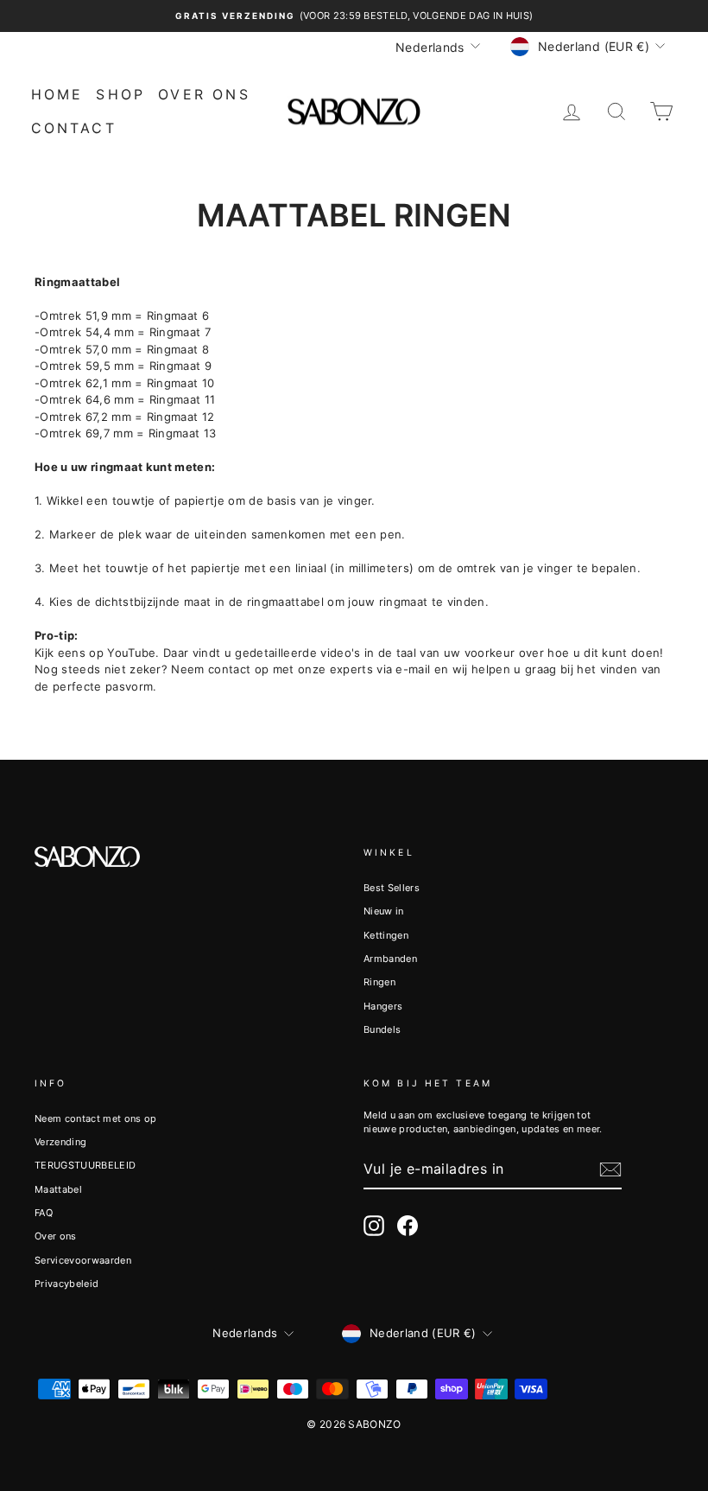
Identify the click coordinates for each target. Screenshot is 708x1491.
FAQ (44, 1213)
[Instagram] (373, 1225)
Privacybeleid (66, 1284)
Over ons (204, 94)
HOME (57, 94)
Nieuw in (383, 911)
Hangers (382, 1006)
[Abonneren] (610, 1169)
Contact (74, 128)
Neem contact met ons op (95, 1118)
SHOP (120, 94)
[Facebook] (407, 1225)
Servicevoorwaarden (83, 1260)
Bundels (382, 1029)
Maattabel (58, 1189)
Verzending (60, 1142)
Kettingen (385, 935)
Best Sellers (391, 888)
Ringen (379, 982)
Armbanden (390, 959)
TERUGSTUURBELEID (85, 1165)
